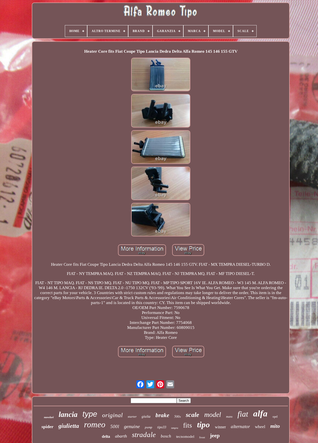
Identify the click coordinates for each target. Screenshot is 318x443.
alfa (260, 413)
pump (148, 427)
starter (132, 416)
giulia (146, 416)
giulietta (68, 426)
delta (106, 436)
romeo (94, 424)
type (89, 414)
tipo (203, 424)
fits (187, 425)
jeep (215, 435)
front (202, 437)
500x (177, 416)
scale (192, 414)
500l (114, 426)
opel (275, 416)
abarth (121, 436)
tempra (174, 428)
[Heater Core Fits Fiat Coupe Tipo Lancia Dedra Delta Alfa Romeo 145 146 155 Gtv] (160, 75)
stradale (144, 435)
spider (47, 426)
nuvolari (49, 417)
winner (220, 427)
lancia (68, 414)
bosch (166, 436)
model (212, 414)
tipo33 (161, 427)
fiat (243, 413)
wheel (260, 426)
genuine (132, 426)
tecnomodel (185, 437)
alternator (240, 426)
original (112, 415)
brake (162, 415)
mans (229, 416)
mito (275, 426)
